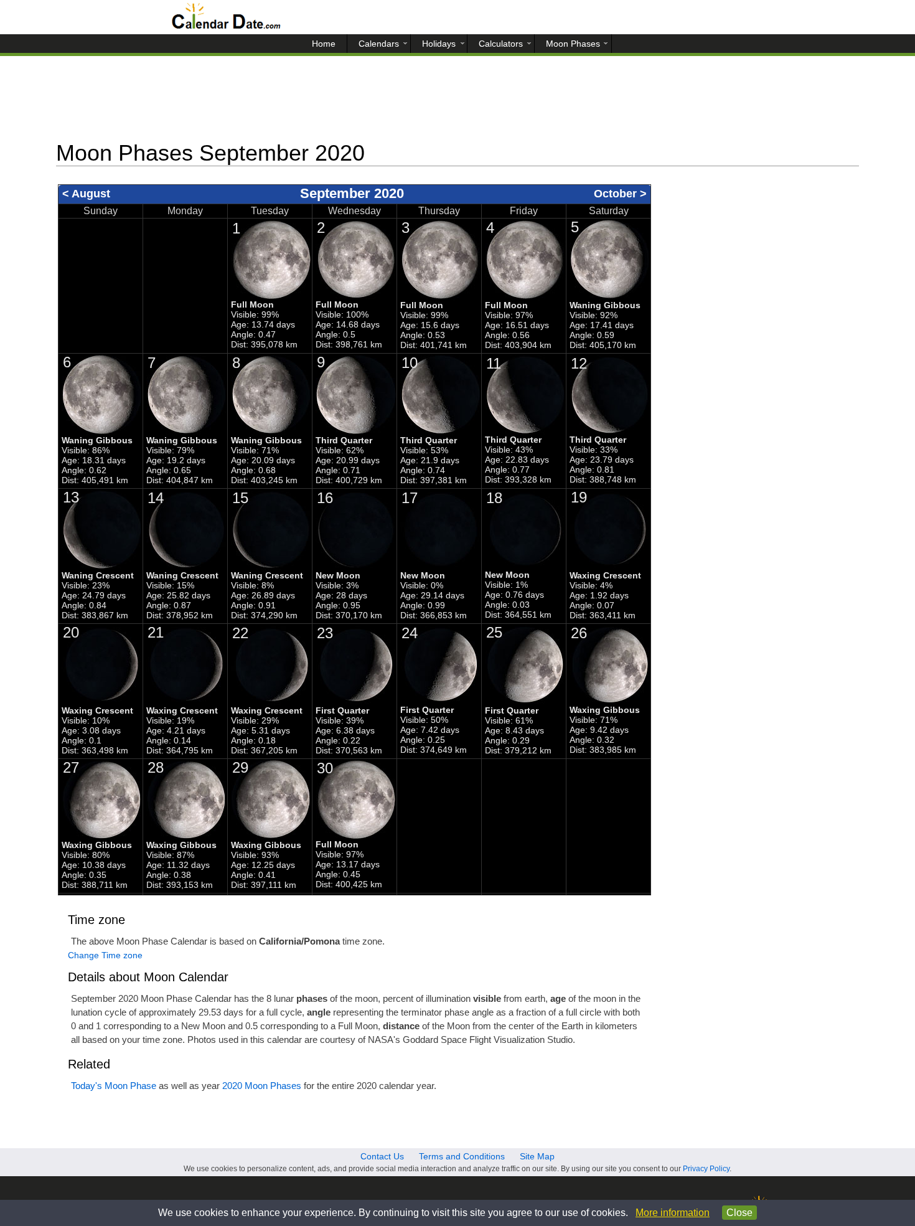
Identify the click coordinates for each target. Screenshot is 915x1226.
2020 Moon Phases (261, 1085)
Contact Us (382, 1156)
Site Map (537, 1156)
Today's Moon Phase (113, 1085)
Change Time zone (105, 955)
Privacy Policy (706, 1168)
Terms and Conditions (462, 1156)
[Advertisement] (457, 103)
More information (673, 1212)
